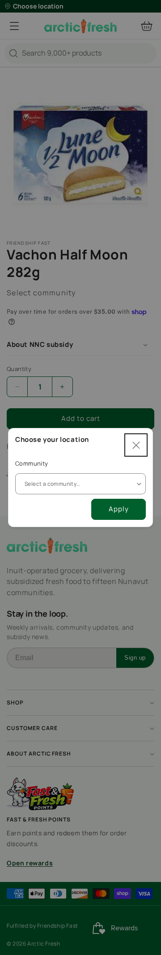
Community (31, 463)
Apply (119, 509)
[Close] (136, 445)
